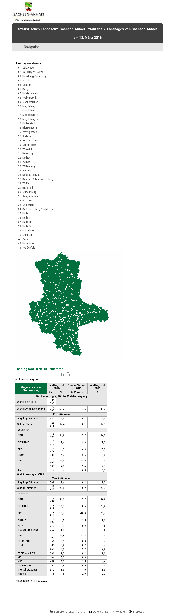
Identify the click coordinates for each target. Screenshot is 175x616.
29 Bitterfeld (25, 187)
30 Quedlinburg (27, 192)
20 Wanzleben (26, 149)
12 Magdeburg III (28, 114)
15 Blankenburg (27, 127)
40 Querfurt (25, 234)
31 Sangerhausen (28, 196)
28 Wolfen (24, 183)
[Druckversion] (68, 376)
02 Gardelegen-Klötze (30, 72)
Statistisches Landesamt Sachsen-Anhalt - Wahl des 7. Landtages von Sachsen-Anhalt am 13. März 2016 (87, 33)
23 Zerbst (24, 162)
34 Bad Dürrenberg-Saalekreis (35, 209)
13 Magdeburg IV (28, 119)
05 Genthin (24, 84)
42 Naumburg (26, 243)
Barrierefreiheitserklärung (69, 611)
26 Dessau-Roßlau (29, 174)
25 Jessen (24, 170)
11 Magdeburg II (27, 110)
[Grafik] (62, 376)
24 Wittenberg (26, 166)
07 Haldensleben (28, 93)
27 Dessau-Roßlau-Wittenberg (35, 179)
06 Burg (23, 89)
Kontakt (120, 611)
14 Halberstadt (27, 123)
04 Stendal (24, 80)
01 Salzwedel (26, 67)
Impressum (139, 611)
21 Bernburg (25, 153)
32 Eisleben (25, 200)
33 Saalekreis (26, 204)
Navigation (31, 47)
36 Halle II (24, 217)
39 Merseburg (26, 230)
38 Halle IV (24, 226)
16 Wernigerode (27, 132)
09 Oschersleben (28, 102)
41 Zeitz (23, 239)
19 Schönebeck (27, 144)
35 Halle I (23, 213)
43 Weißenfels (26, 247)
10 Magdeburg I (27, 106)
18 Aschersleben (28, 140)
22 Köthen (24, 157)
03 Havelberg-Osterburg (32, 76)
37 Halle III (24, 222)
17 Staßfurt (25, 136)
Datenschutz (100, 611)
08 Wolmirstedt (27, 97)
